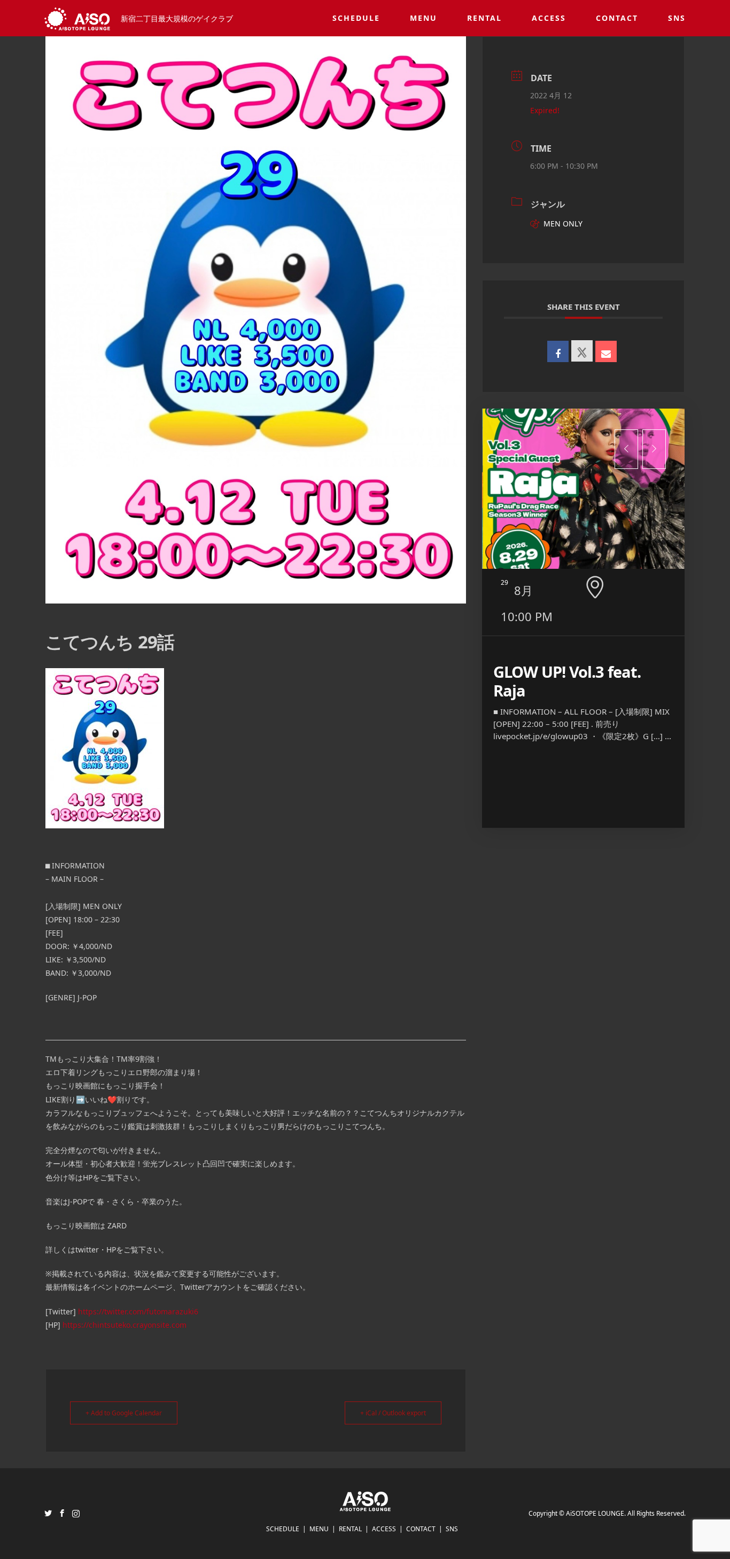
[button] (626, 449)
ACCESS (549, 18)
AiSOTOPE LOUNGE (595, 1513)
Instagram (76, 1513)
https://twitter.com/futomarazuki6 (138, 1311)
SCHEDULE (356, 18)
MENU (423, 18)
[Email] (606, 351)
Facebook (62, 1513)
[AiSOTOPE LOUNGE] (365, 1505)
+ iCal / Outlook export (393, 1412)
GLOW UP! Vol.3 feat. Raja (567, 681)
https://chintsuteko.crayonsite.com (125, 1325)
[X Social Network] (582, 351)
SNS (677, 18)
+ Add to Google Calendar (124, 1412)
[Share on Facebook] (558, 351)
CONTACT (617, 18)
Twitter (48, 1513)
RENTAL (484, 18)
